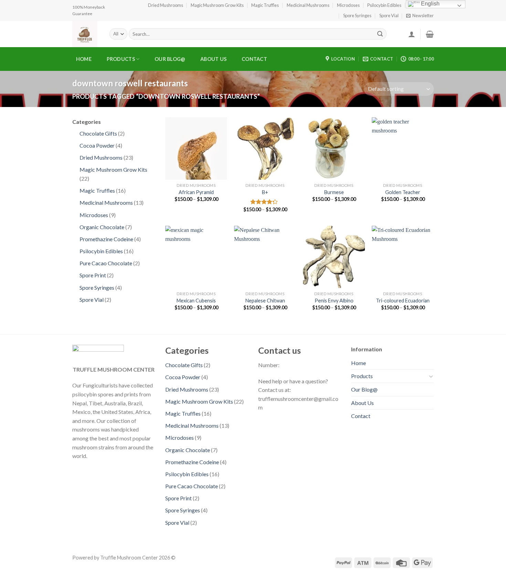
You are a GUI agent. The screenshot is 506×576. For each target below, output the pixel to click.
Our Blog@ (170, 59)
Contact (254, 59)
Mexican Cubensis (196, 300)
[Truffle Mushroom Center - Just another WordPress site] (85, 34)
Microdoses (348, 5)
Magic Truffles (265, 5)
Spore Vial (389, 15)
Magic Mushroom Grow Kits (217, 5)
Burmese (334, 192)
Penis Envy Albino (334, 300)
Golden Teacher (402, 192)
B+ (265, 192)
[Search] (380, 34)
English (430, 4)
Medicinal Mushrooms (308, 5)
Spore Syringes (357, 15)
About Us (213, 59)
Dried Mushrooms (165, 5)
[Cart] (430, 34)
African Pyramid (196, 192)
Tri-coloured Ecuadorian (403, 300)
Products (121, 59)
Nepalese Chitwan (265, 300)
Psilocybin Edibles (384, 5)
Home (84, 59)
